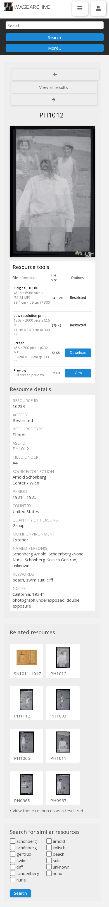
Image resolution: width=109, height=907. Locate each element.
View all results (53, 87)
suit (56, 860)
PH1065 (22, 758)
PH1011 (58, 758)
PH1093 (58, 716)
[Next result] (54, 99)
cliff (19, 867)
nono (57, 873)
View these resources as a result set (47, 810)
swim (21, 860)
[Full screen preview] (52, 191)
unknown (61, 867)
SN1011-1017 (27, 673)
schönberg (26, 841)
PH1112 (22, 716)
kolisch (58, 847)
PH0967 (58, 800)
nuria (20, 880)
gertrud (23, 854)
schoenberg (27, 873)
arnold (58, 841)
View (78, 372)
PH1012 (58, 673)
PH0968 (22, 800)
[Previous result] (55, 74)
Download (78, 352)
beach (58, 854)
